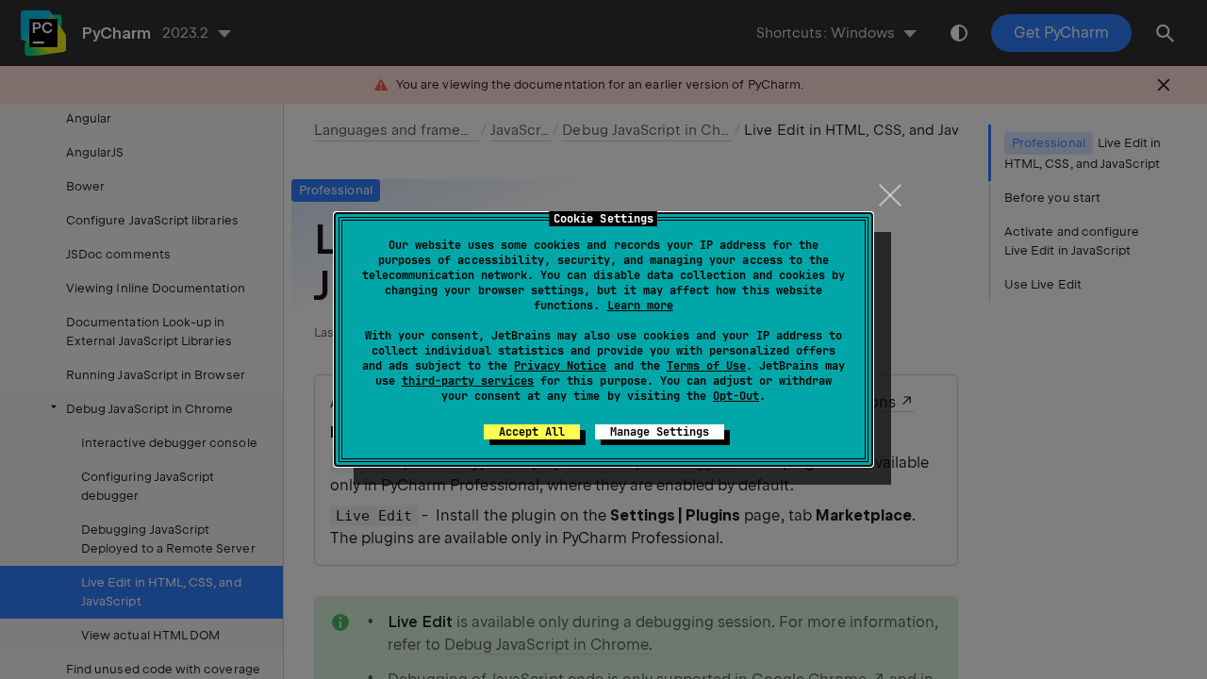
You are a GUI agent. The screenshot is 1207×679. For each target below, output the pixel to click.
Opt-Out (736, 396)
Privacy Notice (560, 365)
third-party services (468, 381)
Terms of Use (706, 365)
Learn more (640, 305)
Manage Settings (659, 431)
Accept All (532, 431)
